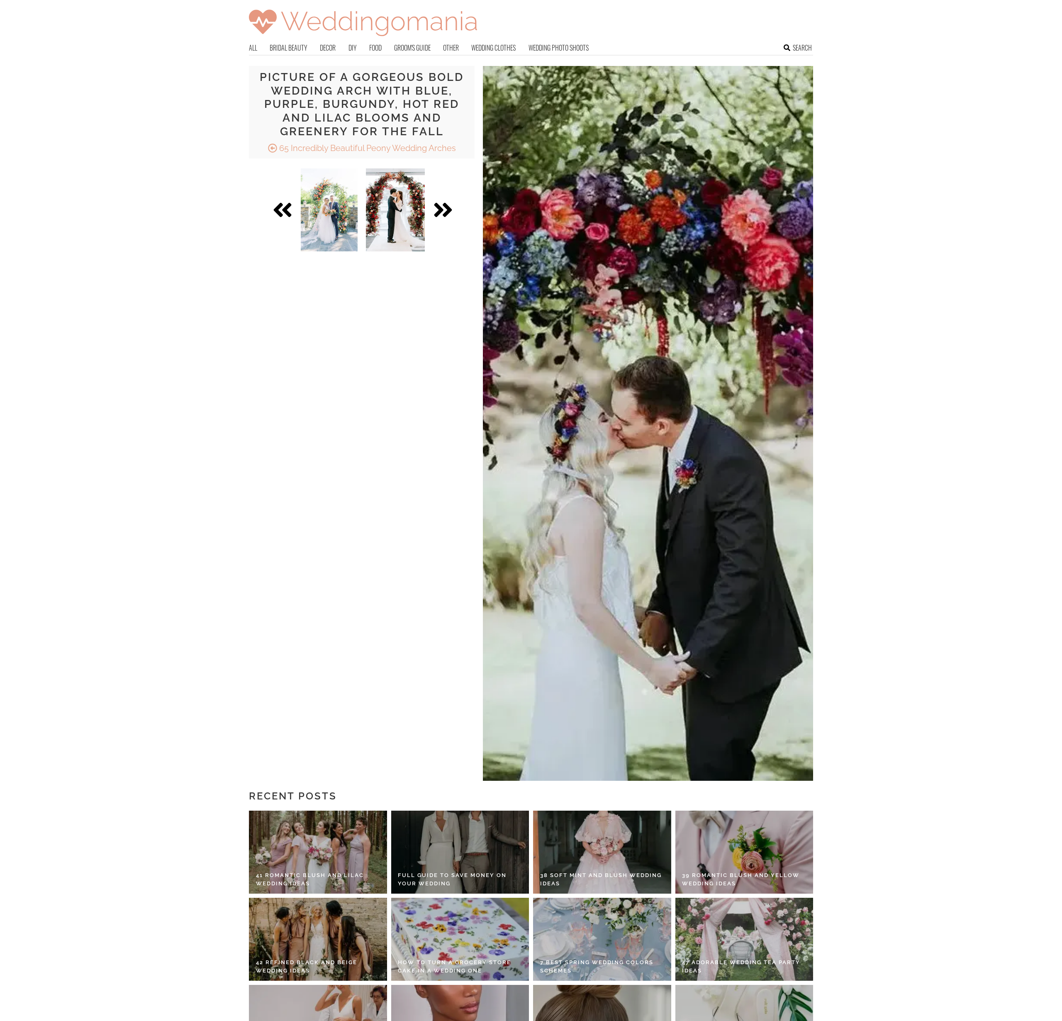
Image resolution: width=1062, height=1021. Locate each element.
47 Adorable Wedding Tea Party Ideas (741, 966)
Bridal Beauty (288, 48)
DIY (352, 48)
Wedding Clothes (493, 48)
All (253, 48)
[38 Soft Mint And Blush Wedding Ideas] (602, 852)
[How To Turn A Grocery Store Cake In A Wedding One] (460, 939)
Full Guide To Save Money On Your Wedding (452, 879)
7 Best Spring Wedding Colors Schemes (596, 966)
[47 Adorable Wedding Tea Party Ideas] (744, 939)
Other (451, 48)
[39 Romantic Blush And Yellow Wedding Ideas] (744, 852)
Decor (328, 48)
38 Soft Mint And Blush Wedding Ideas (601, 879)
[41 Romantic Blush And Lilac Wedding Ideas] (318, 852)
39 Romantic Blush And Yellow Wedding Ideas (740, 879)
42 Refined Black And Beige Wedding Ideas (306, 966)
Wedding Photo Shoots (559, 48)
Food (375, 48)
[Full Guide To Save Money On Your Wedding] (460, 852)
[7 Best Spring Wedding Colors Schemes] (602, 939)
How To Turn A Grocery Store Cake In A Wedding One (454, 966)
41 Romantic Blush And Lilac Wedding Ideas (310, 879)
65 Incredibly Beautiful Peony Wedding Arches (366, 148)
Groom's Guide (412, 48)
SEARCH (802, 48)
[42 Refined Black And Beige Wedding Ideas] (318, 939)
